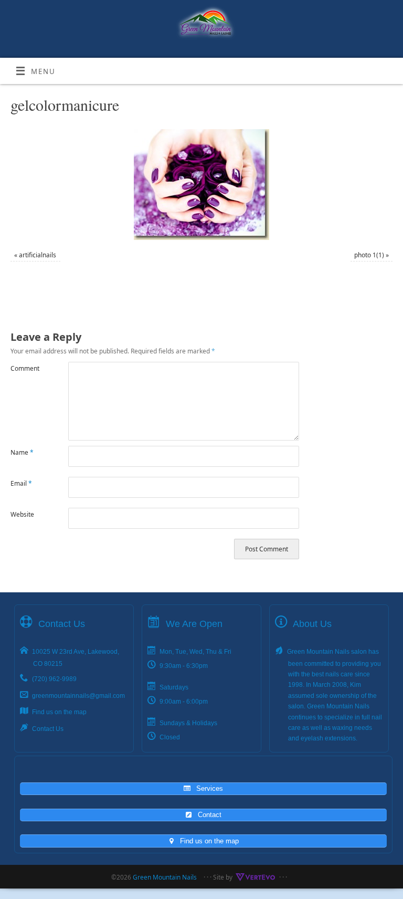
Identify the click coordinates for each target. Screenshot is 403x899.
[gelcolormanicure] (201, 184)
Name (22, 452)
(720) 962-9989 (54, 679)
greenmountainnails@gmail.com (78, 695)
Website (22, 514)
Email (21, 483)
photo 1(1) (369, 254)
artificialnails (37, 254)
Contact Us (47, 729)
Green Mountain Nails (165, 877)
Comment (24, 368)
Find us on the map (59, 712)
